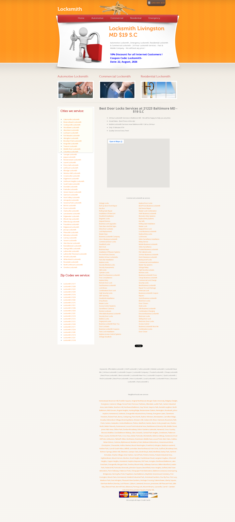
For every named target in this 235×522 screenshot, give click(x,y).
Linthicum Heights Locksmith (74, 181)
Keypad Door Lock (145, 229)
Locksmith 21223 (70, 289)
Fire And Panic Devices (107, 255)
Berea (120, 417)
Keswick (139, 432)
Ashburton (110, 439)
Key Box (102, 208)
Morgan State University (156, 401)
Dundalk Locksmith (70, 187)
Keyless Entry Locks (145, 234)
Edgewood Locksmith (71, 227)
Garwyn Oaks (134, 452)
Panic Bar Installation (106, 260)
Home (81, 18)
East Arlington (116, 480)
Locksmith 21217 (70, 284)
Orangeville (112, 464)
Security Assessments (106, 267)
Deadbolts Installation (106, 298)
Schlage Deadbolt (105, 337)
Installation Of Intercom (107, 213)
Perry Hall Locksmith (71, 165)
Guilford (162, 448)
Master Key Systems (145, 265)
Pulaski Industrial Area (163, 455)
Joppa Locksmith (70, 157)
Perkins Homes (149, 455)
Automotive (97, 18)
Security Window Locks (107, 265)
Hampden (115, 423)
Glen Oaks (166, 439)
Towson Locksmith (70, 146)
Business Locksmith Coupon (148, 293)
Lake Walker (108, 407)
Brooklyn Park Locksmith (73, 141)
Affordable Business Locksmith (110, 314)
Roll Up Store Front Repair (108, 206)
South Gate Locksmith (72, 184)
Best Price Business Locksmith (109, 275)
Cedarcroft (148, 420)
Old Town (144, 461)
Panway (149, 413)
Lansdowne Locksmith (72, 213)
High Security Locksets (146, 270)
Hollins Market (125, 445)
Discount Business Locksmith (149, 314)
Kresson (147, 483)
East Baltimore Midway (123, 432)
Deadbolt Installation (106, 216)
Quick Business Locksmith (148, 298)
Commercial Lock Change (147, 280)
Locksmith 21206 (70, 308)
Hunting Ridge (134, 410)
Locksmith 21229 (70, 297)
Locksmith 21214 (70, 335)
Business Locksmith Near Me (149, 326)
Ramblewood (152, 426)
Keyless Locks (104, 262)
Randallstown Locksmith (72, 246)
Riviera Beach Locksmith (72, 122)
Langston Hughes (161, 458)
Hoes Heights (156, 467)
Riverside (125, 467)
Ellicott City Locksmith (71, 219)
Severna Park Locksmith (72, 203)
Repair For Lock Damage (147, 288)
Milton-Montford (164, 464)
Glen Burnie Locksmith (72, 243)
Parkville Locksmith (71, 189)
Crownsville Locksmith (72, 176)
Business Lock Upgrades (107, 224)
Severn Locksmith (70, 240)
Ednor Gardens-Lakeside (147, 429)
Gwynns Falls (154, 407)
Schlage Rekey (143, 267)
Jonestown (155, 483)
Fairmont (161, 420)
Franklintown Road (147, 458)
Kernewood (121, 477)
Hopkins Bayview (134, 461)
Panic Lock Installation (106, 332)
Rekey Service (143, 242)
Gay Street (144, 407)
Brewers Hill (138, 420)
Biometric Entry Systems (147, 216)
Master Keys (103, 234)
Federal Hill (109, 467)
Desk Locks (143, 306)
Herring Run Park (118, 474)
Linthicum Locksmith (71, 168)
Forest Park (126, 404)
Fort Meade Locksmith (72, 135)
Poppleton (129, 474)
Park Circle (154, 448)
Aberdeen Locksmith (71, 130)
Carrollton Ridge (170, 417)
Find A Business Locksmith (148, 257)
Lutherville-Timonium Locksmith (75, 254)
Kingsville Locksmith (71, 143)
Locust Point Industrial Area (136, 426)
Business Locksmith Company (109, 237)
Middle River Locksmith (72, 149)
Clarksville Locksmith (71, 211)
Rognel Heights (122, 410)
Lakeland (139, 483)
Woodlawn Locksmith (71, 127)
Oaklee (174, 439)
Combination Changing (147, 311)
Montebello (147, 436)
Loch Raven (124, 483)
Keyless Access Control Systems (110, 334)
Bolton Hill (116, 452)
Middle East (148, 439)
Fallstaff (118, 439)
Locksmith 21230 (70, 324)
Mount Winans (148, 487)
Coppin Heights (113, 461)
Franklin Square (125, 401)
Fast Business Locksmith (107, 285)
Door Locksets (104, 326)
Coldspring (127, 417)
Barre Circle (156, 423)
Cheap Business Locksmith (148, 278)
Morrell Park (120, 487)
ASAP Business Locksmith (147, 213)
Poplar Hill (150, 490)
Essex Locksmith (70, 208)
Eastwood (168, 436)
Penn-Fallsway (113, 471)
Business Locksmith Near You (109, 324)
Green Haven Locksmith (72, 192)
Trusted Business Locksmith (148, 249)
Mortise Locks (143, 273)
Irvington (152, 461)
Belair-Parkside (137, 436)
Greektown (163, 432)
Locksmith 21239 (70, 292)
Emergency (154, 18)
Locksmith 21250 (70, 311)
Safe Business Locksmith (147, 308)
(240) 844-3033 (158, 3)
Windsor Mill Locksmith (72, 173)
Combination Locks (145, 329)
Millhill (126, 448)
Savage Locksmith (70, 154)
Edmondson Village (114, 420)
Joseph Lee (165, 423)
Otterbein (124, 452)
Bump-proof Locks (145, 260)
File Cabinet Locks (145, 252)
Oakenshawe (159, 480)
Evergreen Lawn (159, 413)
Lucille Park (158, 404)
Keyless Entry (103, 280)
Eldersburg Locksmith (71, 222)
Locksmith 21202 (70, 300)
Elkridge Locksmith (70, 170)
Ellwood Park (110, 487)
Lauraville (158, 487)
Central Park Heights (150, 432)
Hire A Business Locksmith (108, 239)
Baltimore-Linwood (160, 471)
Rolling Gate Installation (147, 224)
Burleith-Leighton (165, 407)
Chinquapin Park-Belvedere (141, 471)
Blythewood (125, 442)
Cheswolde (115, 445)
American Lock (144, 290)
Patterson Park (125, 471)
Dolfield (165, 467)
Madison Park (105, 480)
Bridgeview (107, 474)
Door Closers (143, 303)
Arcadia (103, 420)
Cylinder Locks (104, 273)
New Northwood (144, 448)
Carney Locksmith (70, 238)
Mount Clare (112, 477)
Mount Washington (138, 445)
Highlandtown (106, 458)
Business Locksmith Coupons (109, 329)
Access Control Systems (107, 306)
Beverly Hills (161, 426)
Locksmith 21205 (70, 332)
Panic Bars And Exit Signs (107, 226)
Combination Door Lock (107, 290)
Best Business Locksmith (147, 285)
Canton (108, 423)
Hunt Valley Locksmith (72, 197)
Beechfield (146, 467)
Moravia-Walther (107, 432)
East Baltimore (139, 474)
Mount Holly (138, 464)
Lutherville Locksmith (71, 251)
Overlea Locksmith (70, 267)
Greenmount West (166, 442)
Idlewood (129, 487)
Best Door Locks (144, 301)
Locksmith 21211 (70, 327)
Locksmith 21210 (70, 316)
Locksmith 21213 (70, 319)
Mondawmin (158, 417)
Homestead (103, 401)
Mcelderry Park (136, 442)
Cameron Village (116, 404)
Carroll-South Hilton (116, 448)
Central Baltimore (125, 423)
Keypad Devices (104, 221)
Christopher (105, 445)
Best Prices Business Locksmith (149, 206)
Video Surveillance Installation (149, 239)
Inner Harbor (128, 455)
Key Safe (142, 221)
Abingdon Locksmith (71, 138)
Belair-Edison (108, 442)
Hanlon (148, 423)
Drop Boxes (103, 301)
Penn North (136, 417)
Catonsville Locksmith (71, 119)
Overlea (131, 464)
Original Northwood (139, 401)
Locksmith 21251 (70, 305)
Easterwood (120, 426)
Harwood (160, 429)
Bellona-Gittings (158, 436)
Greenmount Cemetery (161, 474)
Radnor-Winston (147, 417)
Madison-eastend (168, 445)
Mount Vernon (117, 458)
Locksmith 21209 (70, 286)
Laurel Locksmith (70, 162)
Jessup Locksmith (70, 230)
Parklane (142, 404)
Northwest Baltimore (131, 407)
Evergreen (105, 404)
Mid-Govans (111, 410)
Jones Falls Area (107, 429)
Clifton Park (118, 429)
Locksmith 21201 (70, 313)
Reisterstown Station (147, 410)
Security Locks (143, 283)
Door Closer (143, 332)
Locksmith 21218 (70, 340)
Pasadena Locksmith (71, 224)
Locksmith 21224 (70, 329)
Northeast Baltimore (163, 461)
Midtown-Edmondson (150, 442)
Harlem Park (104, 448)
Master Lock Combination (148, 211)
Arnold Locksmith (70, 256)
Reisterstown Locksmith (72, 160)
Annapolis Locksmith (71, 200)
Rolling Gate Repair (105, 211)
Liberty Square (170, 480)
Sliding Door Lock (145, 319)
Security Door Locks (106, 316)
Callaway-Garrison (151, 464)
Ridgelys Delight (171, 401)
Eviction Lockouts (105, 311)
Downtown (139, 439)
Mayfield (148, 474)
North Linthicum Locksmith (73, 265)
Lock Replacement (105, 231)
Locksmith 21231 (70, 337)
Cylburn (132, 483)
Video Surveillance (145, 247)
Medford (142, 423)
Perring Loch (137, 487)
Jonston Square (140, 490)
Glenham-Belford (107, 483)
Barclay (117, 483)
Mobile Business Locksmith (148, 244)
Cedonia (117, 442)
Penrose (135, 404)
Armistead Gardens (152, 477)
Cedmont (121, 413)
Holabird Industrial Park (135, 477)
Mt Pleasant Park (165, 483)
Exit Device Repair (145, 208)
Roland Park (112, 417)
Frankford (150, 445)
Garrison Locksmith (71, 195)
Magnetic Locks (104, 219)
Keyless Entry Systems (146, 219)
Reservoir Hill (113, 401)
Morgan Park (122, 464)
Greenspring (172, 471)
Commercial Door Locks (107, 242)
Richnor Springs (106, 452)
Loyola (106, 436)
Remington (160, 410)
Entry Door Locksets (106, 229)
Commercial (117, 18)
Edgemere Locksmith (71, 178)
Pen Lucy (173, 477)
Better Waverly (110, 426)
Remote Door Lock (105, 283)
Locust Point (157, 439)
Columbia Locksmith (71, 152)
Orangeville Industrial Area (136, 413)
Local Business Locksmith (147, 231)
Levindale (133, 448)
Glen (134, 432)
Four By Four (165, 477)
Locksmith (70, 9)
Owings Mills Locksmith (72, 248)
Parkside (117, 467)
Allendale (149, 404)
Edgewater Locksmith (71, 216)
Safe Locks (102, 270)
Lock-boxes (143, 237)
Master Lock (143, 226)
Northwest (130, 439)
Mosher (126, 458)
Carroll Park (138, 455)
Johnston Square (135, 467)
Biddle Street (172, 426)
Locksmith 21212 (70, 321)
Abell (151, 452)
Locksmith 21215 (70, 302)
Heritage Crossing (147, 480)
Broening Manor (128, 420)
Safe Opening (103, 296)
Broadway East (171, 448)
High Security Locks (105, 293)
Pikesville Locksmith (71, 232)
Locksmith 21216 (70, 294)
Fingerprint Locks (105, 321)
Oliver (155, 420)
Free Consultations (105, 278)
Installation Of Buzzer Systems (109, 252)
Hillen (124, 439)
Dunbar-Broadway (130, 429)
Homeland (123, 461)
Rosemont (168, 420)
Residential (135, 18)
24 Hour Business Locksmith (148, 255)
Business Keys (104, 249)
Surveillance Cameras (106, 308)
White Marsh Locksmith (72, 259)
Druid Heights (135, 458)
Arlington (157, 445)
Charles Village (117, 455)
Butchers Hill (118, 407)
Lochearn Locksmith (71, 133)
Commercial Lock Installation (149, 262)
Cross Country (169, 429)
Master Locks (103, 303)
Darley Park (165, 452)
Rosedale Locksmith (71, 262)
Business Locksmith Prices (148, 275)
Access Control (144, 324)
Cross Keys (126, 436)
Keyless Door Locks (145, 203)
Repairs (141, 296)
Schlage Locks (104, 203)
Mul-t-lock (102, 247)
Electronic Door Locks (146, 321)
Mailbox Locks (104, 319)
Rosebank (168, 410)
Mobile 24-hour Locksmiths (108, 257)
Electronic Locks (144, 316)
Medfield (156, 452)
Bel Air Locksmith (70, 205)
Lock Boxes (103, 288)
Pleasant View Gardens (131, 480)
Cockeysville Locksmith (72, 125)
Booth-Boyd (143, 452)
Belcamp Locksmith (71, 235)
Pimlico (135, 423)
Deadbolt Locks (104, 244)
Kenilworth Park (116, 436)
